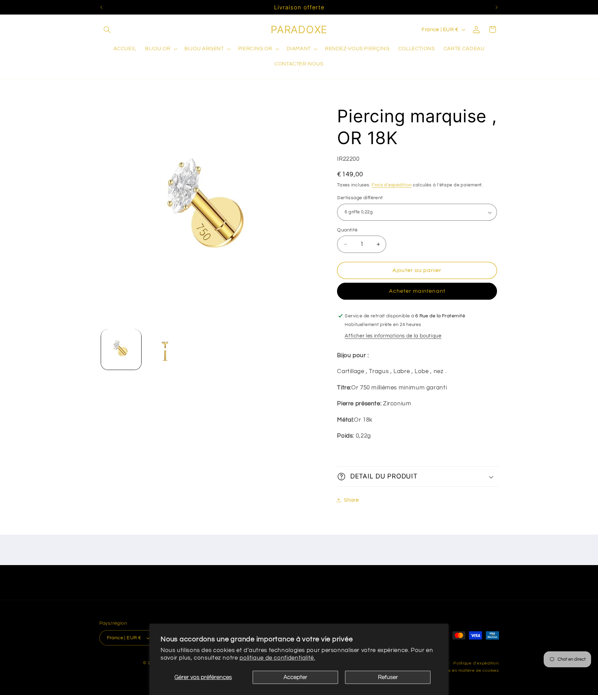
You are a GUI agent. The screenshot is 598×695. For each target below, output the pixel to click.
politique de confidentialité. (277, 658)
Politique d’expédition (476, 663)
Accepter (295, 677)
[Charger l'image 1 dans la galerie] (121, 349)
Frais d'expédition (391, 185)
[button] (107, 29)
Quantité (347, 230)
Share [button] (351, 500)
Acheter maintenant (417, 291)
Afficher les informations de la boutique (393, 336)
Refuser (388, 677)
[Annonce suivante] (496, 7)
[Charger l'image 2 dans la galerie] (165, 349)
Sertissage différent (360, 198)
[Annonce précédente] (101, 7)
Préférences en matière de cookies (461, 670)
